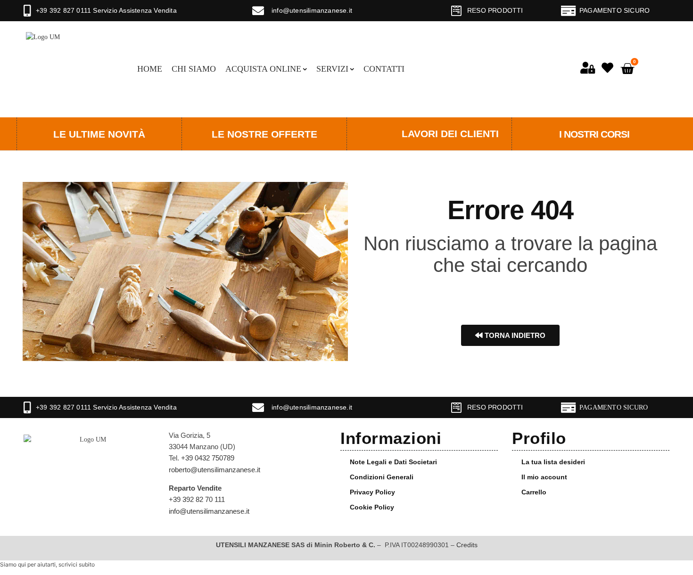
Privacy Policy (372, 492)
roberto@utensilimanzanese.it (214, 470)
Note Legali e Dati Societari (393, 462)
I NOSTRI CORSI (594, 134)
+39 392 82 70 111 (197, 499)
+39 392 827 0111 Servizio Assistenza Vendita (106, 10)
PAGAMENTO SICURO (614, 10)
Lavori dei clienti (450, 133)
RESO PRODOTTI (495, 10)
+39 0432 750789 (207, 458)
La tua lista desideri (553, 462)
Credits (467, 545)
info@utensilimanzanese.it (312, 10)
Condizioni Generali (381, 477)
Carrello (533, 492)
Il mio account (544, 477)
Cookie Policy (372, 507)
